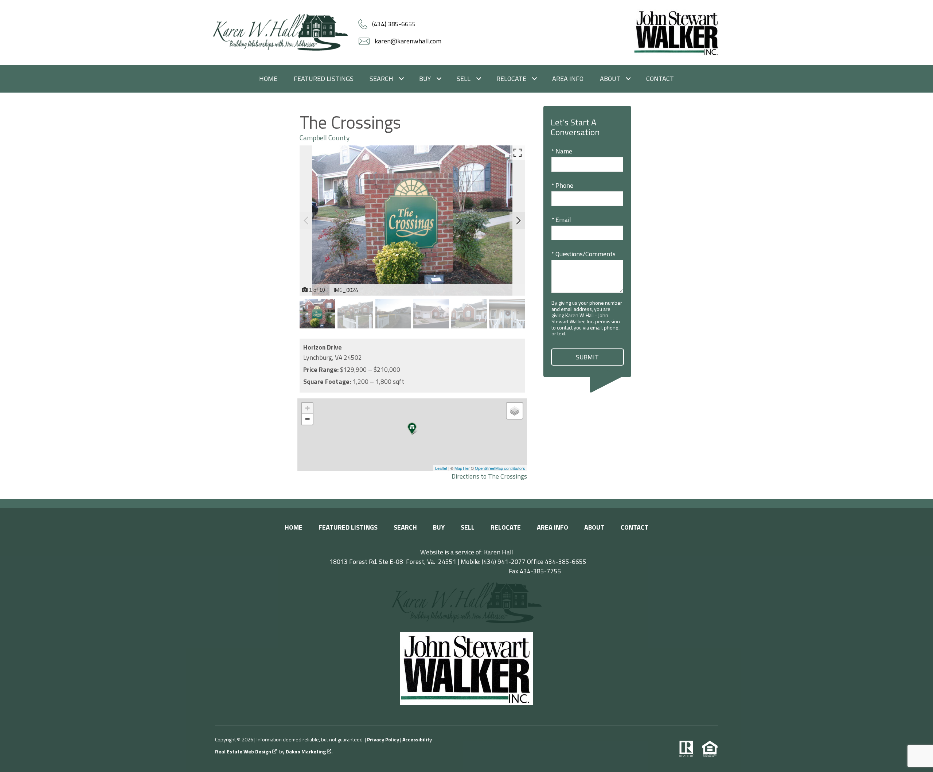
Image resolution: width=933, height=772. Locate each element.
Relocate (506, 527)
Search (405, 527)
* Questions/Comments (583, 254)
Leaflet (441, 468)
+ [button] (307, 408)
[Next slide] (518, 220)
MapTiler (462, 468)
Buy (439, 527)
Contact (660, 78)
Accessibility (417, 739)
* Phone (562, 185)
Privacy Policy (383, 739)
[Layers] (515, 411)
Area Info (567, 78)
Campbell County (325, 137)
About (594, 527)
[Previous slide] (306, 220)
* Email (561, 220)
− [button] (307, 419)
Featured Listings (324, 78)
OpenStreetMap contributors (500, 468)
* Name (561, 151)
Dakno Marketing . (309, 752)
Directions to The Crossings (489, 476)
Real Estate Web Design (243, 752)
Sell (468, 527)
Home (268, 78)
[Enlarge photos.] (517, 152)
